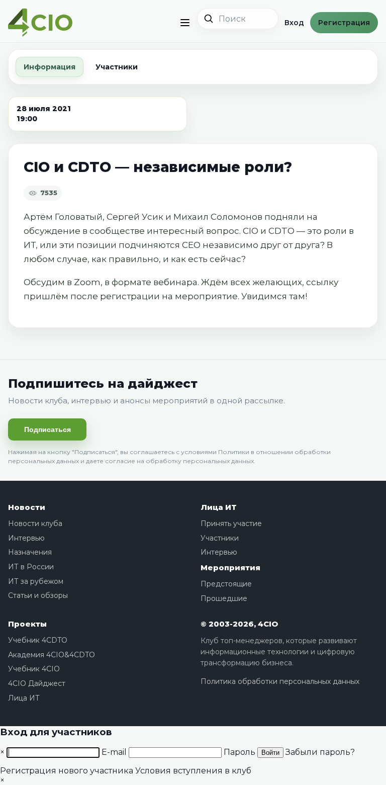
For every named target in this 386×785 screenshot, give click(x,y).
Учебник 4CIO (34, 668)
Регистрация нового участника (66, 770)
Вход (294, 22)
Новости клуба (35, 523)
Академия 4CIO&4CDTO (51, 654)
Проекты (27, 624)
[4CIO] (40, 23)
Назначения (30, 552)
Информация (49, 66)
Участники (116, 66)
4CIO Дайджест (36, 683)
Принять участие (231, 523)
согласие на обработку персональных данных (179, 461)
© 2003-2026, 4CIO (239, 624)
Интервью (26, 538)
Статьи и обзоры (38, 595)
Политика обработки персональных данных (280, 681)
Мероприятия (230, 567)
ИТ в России (31, 566)
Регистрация (344, 22)
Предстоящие (226, 583)
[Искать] (209, 19)
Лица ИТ (219, 507)
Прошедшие (224, 598)
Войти (270, 752)
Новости (26, 507)
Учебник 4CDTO (37, 640)
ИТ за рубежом (35, 581)
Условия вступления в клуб (193, 770)
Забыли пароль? (320, 752)
